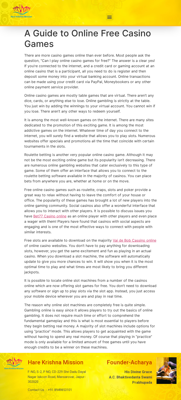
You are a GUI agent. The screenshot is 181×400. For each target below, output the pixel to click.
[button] (109, 16)
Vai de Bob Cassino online (134, 240)
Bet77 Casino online (49, 216)
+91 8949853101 (59, 390)
